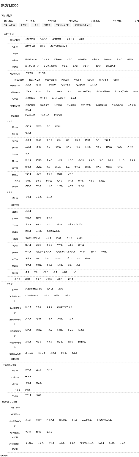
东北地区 (95, 21)
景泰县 (49, 218)
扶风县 (49, 140)
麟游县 (88, 140)
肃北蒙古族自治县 (43, 252)
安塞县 (60, 160)
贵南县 (70, 319)
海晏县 (57, 296)
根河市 (116, 80)
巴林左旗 (45, 59)
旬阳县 (91, 181)
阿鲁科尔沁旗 (31, 59)
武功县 (120, 147)
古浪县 (39, 231)
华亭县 (60, 245)
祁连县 (46, 296)
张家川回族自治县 (75, 224)
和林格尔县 (57, 39)
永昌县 (28, 211)
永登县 (28, 197)
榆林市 (15, 175)
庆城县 (28, 258)
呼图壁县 (50, 420)
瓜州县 (104, 252)
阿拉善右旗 (44, 115)
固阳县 (42, 46)
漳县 (70, 265)
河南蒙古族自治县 (64, 307)
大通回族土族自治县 (33, 289)
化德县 (39, 91)
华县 (27, 154)
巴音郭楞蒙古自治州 (15, 446)
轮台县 (41, 443)
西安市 (15, 127)
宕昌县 (45, 272)
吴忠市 (15, 384)
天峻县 (74, 353)
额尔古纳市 (103, 80)
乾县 (48, 147)
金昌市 (15, 212)
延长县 (28, 160)
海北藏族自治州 (15, 298)
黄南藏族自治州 (15, 310)
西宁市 (15, 290)
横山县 (49, 174)
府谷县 (39, 174)
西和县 (65, 272)
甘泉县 (92, 160)
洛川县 (111, 160)
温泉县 (49, 432)
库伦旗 (75, 66)
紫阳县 (49, 181)
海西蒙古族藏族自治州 (15, 356)
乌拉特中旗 (65, 85)
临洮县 (60, 265)
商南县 (49, 186)
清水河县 (70, 39)
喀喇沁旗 (108, 59)
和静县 (101, 443)
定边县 (70, 174)
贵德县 (49, 319)
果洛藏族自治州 (15, 333)
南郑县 (28, 167)
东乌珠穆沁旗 (101, 105)
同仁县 (28, 307)
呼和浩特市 (15, 40)
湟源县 (61, 289)
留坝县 (109, 167)
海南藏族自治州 (15, 322)
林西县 (69, 59)
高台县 (69, 238)
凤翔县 (28, 140)
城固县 (39, 167)
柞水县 (81, 186)
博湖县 (122, 443)
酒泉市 (15, 253)
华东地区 (117, 21)
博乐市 (28, 432)
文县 (36, 272)
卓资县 (28, 91)
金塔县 (28, 252)
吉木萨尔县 (87, 420)
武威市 (15, 232)
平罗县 (28, 376)
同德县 (39, 319)
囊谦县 (70, 342)
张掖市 (15, 239)
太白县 (107, 140)
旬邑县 (98, 147)
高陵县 (58, 126)
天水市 (15, 225)
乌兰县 (53, 353)
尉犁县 (51, 443)
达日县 (60, 330)
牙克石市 (78, 80)
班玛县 (39, 330)
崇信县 (49, 245)
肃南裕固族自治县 (33, 238)
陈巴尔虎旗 (19, 80)
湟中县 (50, 289)
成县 (27, 272)
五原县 (28, 85)
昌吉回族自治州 (15, 423)
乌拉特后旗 (80, 85)
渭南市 (15, 155)
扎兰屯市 (90, 80)
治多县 (60, 342)
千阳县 (77, 140)
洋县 (48, 167)
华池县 (47, 258)
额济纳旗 (58, 115)
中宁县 (28, 395)
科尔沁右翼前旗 (59, 98)
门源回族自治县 (32, 296)
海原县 (39, 395)
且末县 (72, 443)
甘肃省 (35, 25)
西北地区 (8, 21)
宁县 (78, 258)
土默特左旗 (30, 39)
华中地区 (30, 21)
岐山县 (39, 140)
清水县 (28, 224)
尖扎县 (39, 307)
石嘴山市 (15, 377)
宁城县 (119, 59)
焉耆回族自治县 (87, 443)
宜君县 (28, 133)
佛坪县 (120, 167)
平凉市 (15, 246)
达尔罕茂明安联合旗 (58, 46)
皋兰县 (39, 197)
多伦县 (28, 110)
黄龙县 (132, 160)
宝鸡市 (15, 141)
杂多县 (39, 342)
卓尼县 (17, 279)
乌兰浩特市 (30, 98)
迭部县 (38, 279)
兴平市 (130, 147)
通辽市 (15, 67)
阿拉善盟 (15, 116)
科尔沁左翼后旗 (50, 66)
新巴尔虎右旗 (51, 80)
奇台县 (74, 420)
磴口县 (39, 85)
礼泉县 (58, 147)
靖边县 (60, 174)
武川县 (82, 39)
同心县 (39, 383)
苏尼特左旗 (71, 105)
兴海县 (60, 319)
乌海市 (15, 54)
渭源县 (49, 265)
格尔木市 (29, 353)
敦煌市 (93, 252)
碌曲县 (60, 279)
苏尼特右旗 (86, 105)
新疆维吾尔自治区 (82, 25)
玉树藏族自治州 (15, 345)
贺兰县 (39, 370)
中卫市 (15, 396)
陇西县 (39, 265)
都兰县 (64, 353)
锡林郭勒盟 (15, 106)
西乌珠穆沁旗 (117, 105)
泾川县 (28, 245)
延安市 (15, 161)
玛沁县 (28, 330)
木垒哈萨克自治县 (104, 420)
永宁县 (28, 370)
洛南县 (28, 186)
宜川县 (121, 160)
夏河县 (70, 279)
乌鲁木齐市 (15, 408)
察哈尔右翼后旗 (121, 91)
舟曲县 (28, 279)
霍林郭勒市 (111, 66)
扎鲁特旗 (97, 66)
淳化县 (109, 147)
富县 (101, 160)
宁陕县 (38, 181)
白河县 (102, 181)
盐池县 (28, 383)
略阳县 (88, 167)
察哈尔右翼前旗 (85, 91)
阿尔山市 (43, 98)
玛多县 (81, 330)
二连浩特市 (30, 105)
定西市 (15, 266)
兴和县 (60, 91)
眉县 (59, 140)
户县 (48, 126)
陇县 (68, 140)
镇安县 (70, 186)
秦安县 (39, 224)
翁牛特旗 (95, 59)
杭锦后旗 (93, 85)
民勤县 (28, 231)
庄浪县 (70, 245)
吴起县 (81, 160)
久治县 (70, 330)
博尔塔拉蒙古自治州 (15, 435)
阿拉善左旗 (30, 115)
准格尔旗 (41, 73)
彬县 (78, 147)
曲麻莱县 (82, 342)
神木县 (28, 174)
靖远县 (28, 218)
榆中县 (49, 197)
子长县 (49, 160)
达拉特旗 (29, 73)
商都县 (49, 91)
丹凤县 (39, 186)
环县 (38, 258)
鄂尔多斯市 (15, 74)
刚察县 (67, 296)
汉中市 (15, 168)
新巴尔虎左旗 (34, 80)
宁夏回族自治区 (62, 25)
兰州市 (15, 198)
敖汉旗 (130, 59)
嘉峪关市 (15, 205)
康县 (55, 272)
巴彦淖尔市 (15, 86)
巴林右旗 (58, 59)
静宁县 (81, 245)
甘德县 (49, 330)
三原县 (28, 147)
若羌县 (62, 443)
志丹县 (70, 160)
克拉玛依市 (15, 414)
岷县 (78, 265)
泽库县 (49, 307)
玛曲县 (49, 279)
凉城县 (70, 91)
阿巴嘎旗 (58, 105)
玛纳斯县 (63, 420)
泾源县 (17, 390)
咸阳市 (15, 148)
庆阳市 (15, 259)
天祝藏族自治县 (53, 231)
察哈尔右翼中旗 (103, 91)
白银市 (15, 219)
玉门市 (83, 252)
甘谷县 (49, 224)
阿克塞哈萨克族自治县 (65, 252)
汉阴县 (17, 181)
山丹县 (80, 238)
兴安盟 (15, 99)
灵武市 (49, 370)
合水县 (58, 258)
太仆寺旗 (132, 105)
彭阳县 (28, 390)
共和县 (28, 319)
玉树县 (28, 342)
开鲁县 (64, 66)
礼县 (74, 272)
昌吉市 (28, 420)
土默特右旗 (30, 46)
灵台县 (39, 245)
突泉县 (73, 98)
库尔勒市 (29, 443)
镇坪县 (81, 181)
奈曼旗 (86, 66)
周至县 (39, 126)
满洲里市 (65, 80)
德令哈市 (41, 353)
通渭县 (28, 265)
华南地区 (52, 21)
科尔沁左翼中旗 (32, 66)
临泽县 (59, 238)
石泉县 (28, 181)
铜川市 (15, 134)
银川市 (15, 371)
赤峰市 (15, 60)
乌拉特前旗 (51, 85)
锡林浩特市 (44, 105)
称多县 (49, 342)
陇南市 (15, 273)
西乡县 (58, 167)
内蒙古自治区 (9, 25)
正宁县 (69, 258)
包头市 (15, 47)
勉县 (68, 167)
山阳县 (60, 186)
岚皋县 (60, 181)
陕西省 (24, 25)
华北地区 (73, 21)
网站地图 (4, 456)
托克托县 (43, 39)
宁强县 (77, 167)
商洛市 (15, 187)
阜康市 (39, 420)
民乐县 (48, 238)
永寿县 (69, 147)
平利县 (70, 181)
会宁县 (39, 218)
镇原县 (88, 258)
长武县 (88, 147)
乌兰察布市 (15, 92)
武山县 (60, 224)
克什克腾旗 (82, 59)
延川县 (39, 160)
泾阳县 (39, 147)
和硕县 (112, 443)
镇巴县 (98, 167)
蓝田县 (28, 126)
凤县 (97, 140)
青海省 (47, 25)
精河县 (39, 432)
